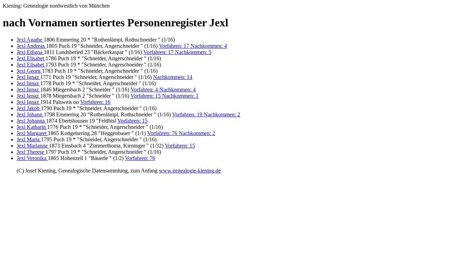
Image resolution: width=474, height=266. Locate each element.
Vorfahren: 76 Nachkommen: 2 (181, 133)
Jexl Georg (29, 71)
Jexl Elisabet (31, 58)
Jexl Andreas (31, 46)
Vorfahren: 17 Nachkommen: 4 (193, 46)
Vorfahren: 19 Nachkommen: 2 (206, 114)
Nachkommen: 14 (172, 77)
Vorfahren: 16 (95, 102)
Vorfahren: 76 (140, 158)
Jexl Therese (31, 152)
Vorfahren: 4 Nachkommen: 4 (163, 89)
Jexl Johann (30, 114)
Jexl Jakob (29, 108)
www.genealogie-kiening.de (190, 171)
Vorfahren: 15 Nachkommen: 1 (164, 96)
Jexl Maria (29, 139)
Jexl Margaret (32, 133)
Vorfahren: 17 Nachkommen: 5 (177, 52)
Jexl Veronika (32, 158)
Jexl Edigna (30, 52)
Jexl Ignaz (28, 77)
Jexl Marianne (33, 146)
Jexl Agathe (30, 40)
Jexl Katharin (32, 127)
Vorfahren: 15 (132, 121)
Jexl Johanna (31, 121)
